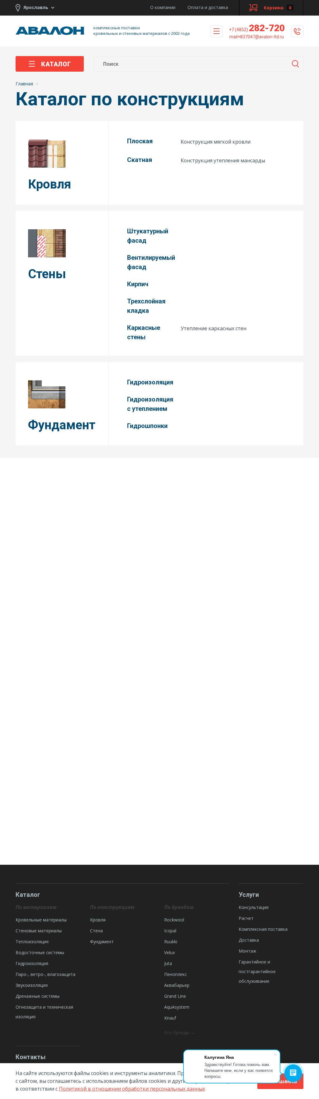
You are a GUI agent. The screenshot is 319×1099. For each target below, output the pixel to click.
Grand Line (175, 996)
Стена (96, 931)
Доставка (249, 940)
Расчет (246, 918)
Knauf (170, 1018)
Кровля (98, 920)
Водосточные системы (40, 952)
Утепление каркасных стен (213, 328)
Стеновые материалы (39, 931)
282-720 (257, 27)
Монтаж (247, 951)
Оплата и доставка (208, 7)
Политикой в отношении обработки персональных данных (132, 1088)
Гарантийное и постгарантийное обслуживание (257, 971)
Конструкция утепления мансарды (223, 160)
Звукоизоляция (32, 985)
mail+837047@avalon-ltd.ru (256, 36)
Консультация (254, 907)
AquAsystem (176, 1007)
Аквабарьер (176, 985)
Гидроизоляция (32, 963)
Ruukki (170, 941)
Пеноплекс (175, 974)
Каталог (56, 64)
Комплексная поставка (263, 929)
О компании (162, 7)
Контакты (30, 1057)
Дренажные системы (38, 996)
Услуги (249, 894)
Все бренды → (179, 1032)
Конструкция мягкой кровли (215, 141)
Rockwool (174, 920)
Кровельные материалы (41, 920)
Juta (168, 963)
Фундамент (102, 941)
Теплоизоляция (32, 941)
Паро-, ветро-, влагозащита (45, 974)
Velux (169, 952)
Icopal (170, 931)
